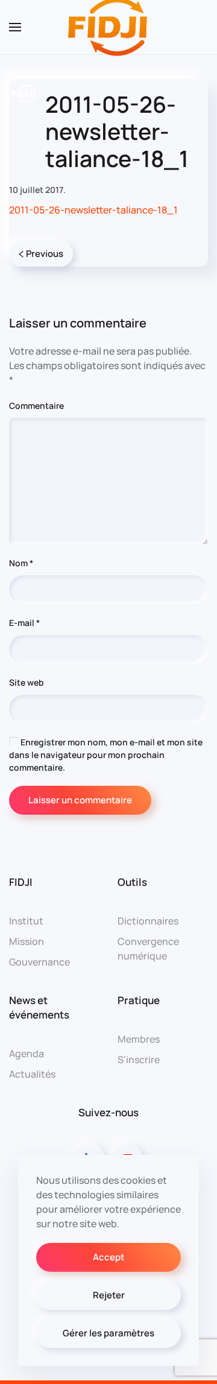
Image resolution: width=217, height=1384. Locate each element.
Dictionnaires (148, 920)
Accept (108, 1257)
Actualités (32, 1074)
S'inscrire (139, 1059)
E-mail (24, 622)
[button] (15, 27)
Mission (26, 941)
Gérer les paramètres (108, 1333)
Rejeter (109, 1295)
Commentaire (36, 405)
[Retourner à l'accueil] (108, 27)
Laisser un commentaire (80, 800)
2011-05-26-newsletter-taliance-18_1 (93, 209)
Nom (21, 563)
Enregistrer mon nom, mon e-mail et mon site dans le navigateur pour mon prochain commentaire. (106, 754)
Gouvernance (39, 961)
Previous (44, 253)
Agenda (26, 1053)
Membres (139, 1039)
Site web (26, 682)
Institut (26, 920)
